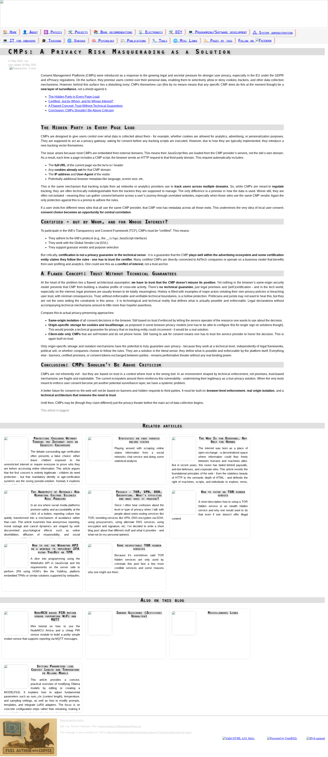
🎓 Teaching (51, 40)
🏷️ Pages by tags (217, 40)
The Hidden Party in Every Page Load (73, 96)
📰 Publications (133, 40)
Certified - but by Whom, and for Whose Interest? (80, 101)
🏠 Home (10, 32)
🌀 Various (76, 40)
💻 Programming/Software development (217, 32)
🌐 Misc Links (185, 40)
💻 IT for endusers (19, 40)
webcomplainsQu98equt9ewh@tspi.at (119, 726)
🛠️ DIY (175, 32)
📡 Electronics (150, 32)
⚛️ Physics (53, 32)
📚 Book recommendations (113, 32)
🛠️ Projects (78, 32)
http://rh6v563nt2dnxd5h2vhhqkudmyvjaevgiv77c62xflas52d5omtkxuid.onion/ (149, 732)
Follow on (247, 40)
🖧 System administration (273, 32)
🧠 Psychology (102, 40)
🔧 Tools (159, 40)
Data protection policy (72, 720)
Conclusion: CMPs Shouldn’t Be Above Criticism (81, 110)
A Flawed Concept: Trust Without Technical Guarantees (85, 105)
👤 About (30, 32)
